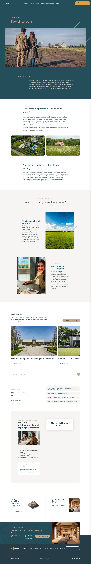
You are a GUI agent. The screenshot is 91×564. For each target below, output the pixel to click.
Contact (57, 3)
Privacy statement (15, 558)
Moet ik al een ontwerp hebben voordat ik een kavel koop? (62, 401)
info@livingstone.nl (29, 538)
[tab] (12, 374)
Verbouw (32, 3)
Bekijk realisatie (17, 363)
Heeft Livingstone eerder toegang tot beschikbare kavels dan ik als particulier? (62, 388)
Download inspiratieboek (18, 510)
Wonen (37, 3)
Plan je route (13, 536)
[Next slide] (78, 374)
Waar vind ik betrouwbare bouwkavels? (57, 393)
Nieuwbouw (26, 3)
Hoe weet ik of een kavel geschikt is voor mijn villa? (61, 397)
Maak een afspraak (59, 510)
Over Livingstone (50, 3)
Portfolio (43, 3)
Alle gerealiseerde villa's (72, 320)
